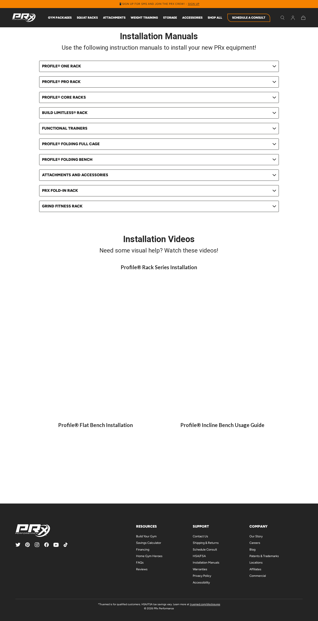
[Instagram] (37, 544)
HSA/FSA (199, 556)
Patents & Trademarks (264, 556)
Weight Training (144, 18)
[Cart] (303, 17)
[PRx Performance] (23, 17)
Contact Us (200, 536)
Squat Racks (87, 18)
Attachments (114, 18)
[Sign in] (293, 17)
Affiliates (255, 569)
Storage (170, 18)
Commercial (257, 576)
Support (201, 526)
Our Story (256, 536)
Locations (256, 562)
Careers (254, 543)
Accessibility (201, 582)
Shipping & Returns (206, 543)
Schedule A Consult (248, 18)
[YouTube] (56, 544)
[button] (282, 17)
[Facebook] (46, 544)
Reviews (142, 569)
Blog (252, 549)
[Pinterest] (27, 544)
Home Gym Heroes (149, 556)
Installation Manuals (206, 562)
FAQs (140, 562)
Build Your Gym (146, 536)
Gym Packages (60, 18)
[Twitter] (18, 544)
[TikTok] (65, 544)
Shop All (215, 18)
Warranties (200, 569)
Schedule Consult (205, 549)
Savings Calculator (148, 543)
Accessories (192, 18)
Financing (142, 549)
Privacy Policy (202, 576)
